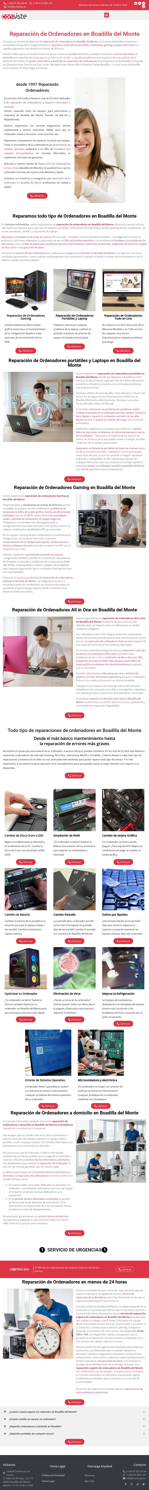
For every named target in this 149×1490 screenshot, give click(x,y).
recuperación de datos (31, 247)
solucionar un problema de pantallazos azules (114, 409)
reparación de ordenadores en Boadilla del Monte (70, 41)
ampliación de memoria (124, 244)
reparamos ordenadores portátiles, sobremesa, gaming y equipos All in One (92, 45)
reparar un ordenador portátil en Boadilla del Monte (115, 465)
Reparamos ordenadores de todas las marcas (26, 237)
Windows (90, 1475)
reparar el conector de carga (110, 419)
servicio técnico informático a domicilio (47, 1159)
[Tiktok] (143, 3)
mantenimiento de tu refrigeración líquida (26, 542)
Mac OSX (89, 1481)
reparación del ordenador (53, 1163)
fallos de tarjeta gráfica (30, 512)
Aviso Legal (48, 1481)
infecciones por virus (113, 673)
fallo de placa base (35, 244)
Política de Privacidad (53, 1475)
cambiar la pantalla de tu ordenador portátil (100, 412)
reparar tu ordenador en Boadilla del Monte (91, 253)
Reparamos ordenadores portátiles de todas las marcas (106, 448)
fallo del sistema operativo (78, 240)
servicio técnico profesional (53, 1216)
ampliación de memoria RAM (92, 660)
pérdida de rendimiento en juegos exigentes (36, 519)
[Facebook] (135, 3)
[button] (106, 15)
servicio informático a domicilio (45, 61)
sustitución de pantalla (97, 244)
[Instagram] (139, 3)
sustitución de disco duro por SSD (123, 657)
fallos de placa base (119, 660)
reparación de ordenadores (82, 61)
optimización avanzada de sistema (44, 554)
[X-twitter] (143, 6)
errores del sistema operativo (103, 677)
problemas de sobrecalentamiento (65, 244)
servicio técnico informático (31, 253)
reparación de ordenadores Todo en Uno (109, 641)
